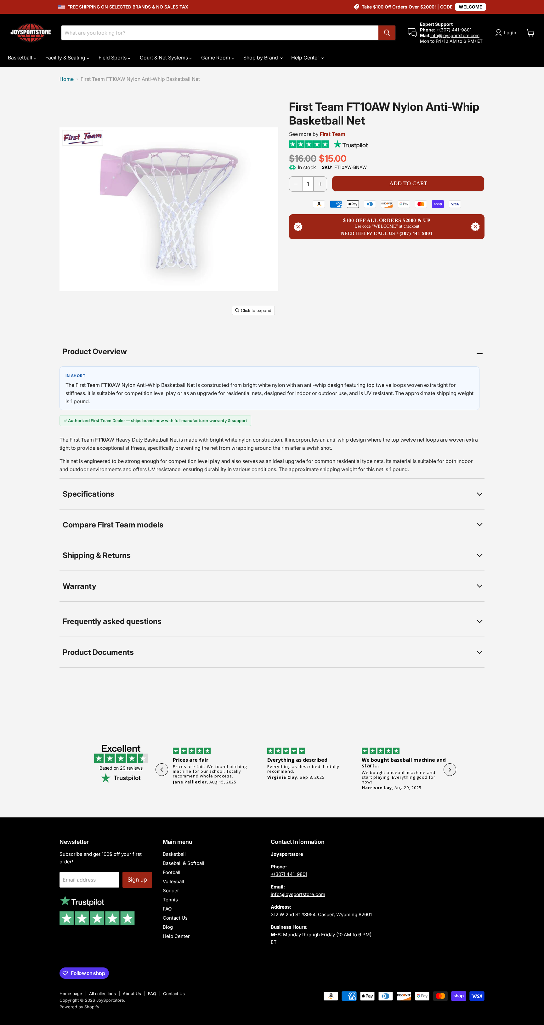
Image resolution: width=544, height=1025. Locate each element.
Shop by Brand (261, 57)
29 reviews (131, 768)
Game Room (216, 57)
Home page (71, 993)
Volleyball (173, 881)
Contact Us (175, 918)
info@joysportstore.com (454, 35)
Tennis (170, 900)
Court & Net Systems (164, 57)
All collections (102, 993)
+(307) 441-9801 (454, 29)
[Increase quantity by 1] (320, 184)
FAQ (167, 909)
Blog (168, 927)
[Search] (386, 32)
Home (67, 79)
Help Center (305, 57)
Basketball (20, 57)
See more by (317, 134)
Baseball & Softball (183, 863)
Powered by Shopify (79, 1006)
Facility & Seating (66, 57)
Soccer (171, 891)
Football (171, 872)
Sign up (137, 879)
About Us (132, 993)
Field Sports (113, 57)
